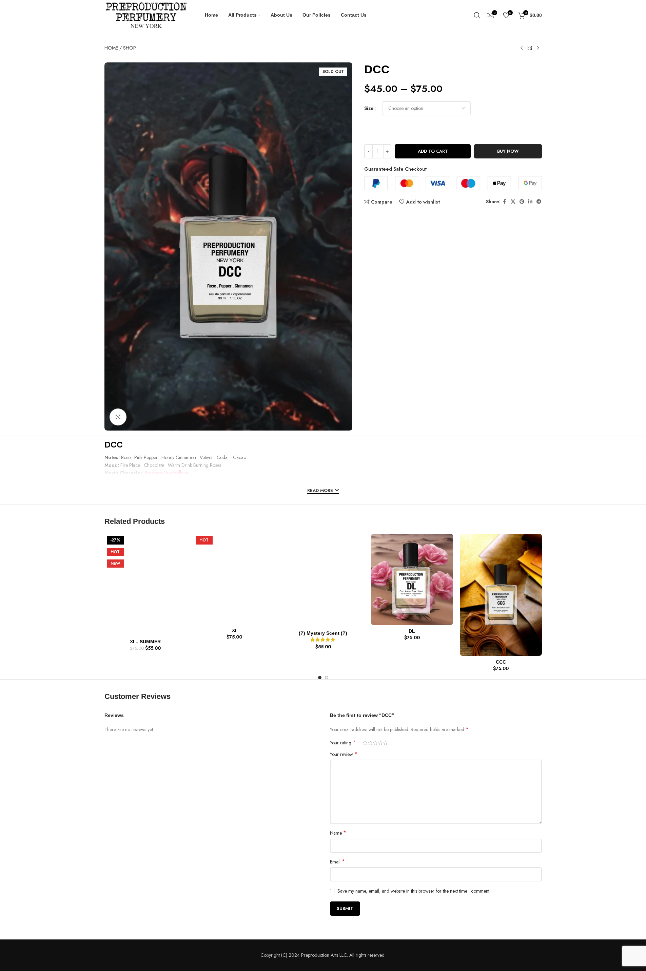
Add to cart (433, 151)
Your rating (343, 742)
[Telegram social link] (538, 201)
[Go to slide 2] (326, 677)
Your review (343, 754)
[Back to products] (530, 48)
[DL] (412, 579)
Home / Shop (120, 47)
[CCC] (501, 594)
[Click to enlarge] (118, 416)
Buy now (508, 151)
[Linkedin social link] (530, 201)
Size (369, 108)
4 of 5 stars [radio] (380, 742)
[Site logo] (146, 14)
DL (412, 631)
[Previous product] (521, 48)
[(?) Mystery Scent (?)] (323, 580)
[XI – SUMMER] (145, 584)
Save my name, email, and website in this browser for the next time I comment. (413, 891)
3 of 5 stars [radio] (375, 742)
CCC (501, 662)
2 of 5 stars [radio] (370, 742)
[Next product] (538, 48)
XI (234, 630)
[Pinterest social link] (521, 201)
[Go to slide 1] (319, 677)
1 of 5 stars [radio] (365, 742)
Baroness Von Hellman (167, 472)
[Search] (477, 15)
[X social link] (513, 201)
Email (337, 861)
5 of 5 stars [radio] (385, 742)
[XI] (234, 579)
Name (338, 833)
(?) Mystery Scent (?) (323, 633)
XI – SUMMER (145, 641)
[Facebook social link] (505, 201)
